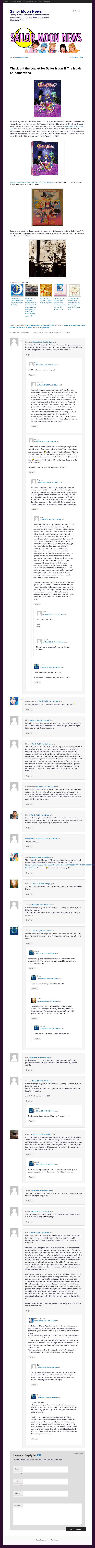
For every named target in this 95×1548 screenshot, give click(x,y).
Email (18, 1481)
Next (82, 57)
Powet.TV (7, 1)
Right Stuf (76, 325)
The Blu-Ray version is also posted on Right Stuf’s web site (31, 182)
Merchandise (31, 325)
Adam (30, 327)
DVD (70, 325)
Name (18, 1469)
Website (17, 1493)
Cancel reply (78, 1453)
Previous (74, 57)
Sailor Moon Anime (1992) (45, 325)
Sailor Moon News (44, 1)
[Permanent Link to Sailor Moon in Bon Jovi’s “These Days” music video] (46, 296)
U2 (24, 327)
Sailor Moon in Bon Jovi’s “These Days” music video (46, 300)
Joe (35, 362)
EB (39, 1455)
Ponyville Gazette (31, 1)
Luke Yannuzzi (30, 838)
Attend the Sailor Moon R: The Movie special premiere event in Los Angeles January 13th (60, 303)
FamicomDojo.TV (18, 1)
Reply (29, 355)
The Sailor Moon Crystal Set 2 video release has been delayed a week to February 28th (74, 303)
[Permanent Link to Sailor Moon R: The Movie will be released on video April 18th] (17, 296)
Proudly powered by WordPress (47, 1540)
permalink (45, 327)
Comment (17, 1505)
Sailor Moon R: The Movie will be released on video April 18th (17, 301)
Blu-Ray (66, 325)
